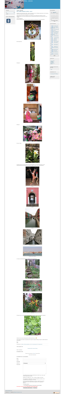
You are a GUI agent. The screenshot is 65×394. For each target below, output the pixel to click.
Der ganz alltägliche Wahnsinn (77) (54, 27)
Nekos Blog (10, 2)
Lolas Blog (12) (55, 50)
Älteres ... (52, 63)
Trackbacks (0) (40, 344)
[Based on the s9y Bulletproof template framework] (56, 393)
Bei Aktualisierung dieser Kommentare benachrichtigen (33, 385)
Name (17, 358)
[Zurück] (51, 12)
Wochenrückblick (26, 344)
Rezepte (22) (56, 46)
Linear (34, 353)
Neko (22, 344)
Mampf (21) (55, 40)
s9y (9, 392)
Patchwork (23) (56, 37)
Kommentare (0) (35, 344)
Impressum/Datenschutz (9, 390)
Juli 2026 (52, 61)
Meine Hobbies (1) (55, 31)
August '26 (54, 12)
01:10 (31, 344)
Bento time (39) (56, 41)
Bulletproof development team (18, 392)
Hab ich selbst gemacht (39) (54, 34)
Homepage (18, 361)
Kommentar (18, 364)
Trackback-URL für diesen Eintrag (32, 348)
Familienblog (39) (55, 49)
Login (51, 69)
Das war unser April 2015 (19, 1)
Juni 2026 (52, 62)
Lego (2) (54, 30)
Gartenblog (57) (55, 32)
